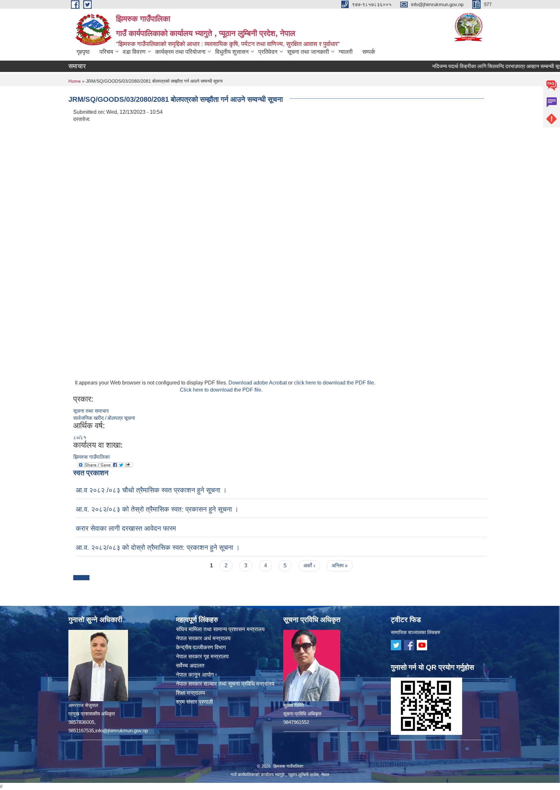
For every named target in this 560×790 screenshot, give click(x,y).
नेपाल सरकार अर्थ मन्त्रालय (203, 638)
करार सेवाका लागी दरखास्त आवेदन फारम (126, 528)
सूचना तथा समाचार (91, 411)
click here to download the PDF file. (334, 382)
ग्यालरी (346, 52)
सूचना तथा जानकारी (308, 52)
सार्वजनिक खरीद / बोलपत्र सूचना (104, 418)
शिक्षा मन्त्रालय (190, 693)
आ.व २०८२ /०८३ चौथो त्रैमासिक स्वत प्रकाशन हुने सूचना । (151, 490)
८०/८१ (79, 437)
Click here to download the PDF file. (221, 390)
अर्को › (309, 565)
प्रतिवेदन (267, 52)
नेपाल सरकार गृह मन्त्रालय (202, 657)
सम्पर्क (368, 52)
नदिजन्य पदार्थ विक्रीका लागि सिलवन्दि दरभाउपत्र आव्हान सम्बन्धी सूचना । (485, 66)
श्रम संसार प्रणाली (194, 702)
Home (74, 81)
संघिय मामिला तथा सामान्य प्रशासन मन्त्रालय (220, 629)
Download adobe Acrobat (258, 382)
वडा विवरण (134, 52)
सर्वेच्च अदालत (190, 666)
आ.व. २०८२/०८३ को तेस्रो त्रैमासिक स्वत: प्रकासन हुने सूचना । (157, 509)
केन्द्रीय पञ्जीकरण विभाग (201, 647)
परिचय (106, 52)
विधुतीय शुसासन (232, 52)
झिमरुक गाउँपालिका (91, 457)
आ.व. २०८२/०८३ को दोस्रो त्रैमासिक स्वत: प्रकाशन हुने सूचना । (158, 547)
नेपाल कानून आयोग (195, 675)
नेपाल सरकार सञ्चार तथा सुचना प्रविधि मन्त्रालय (225, 684)
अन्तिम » (340, 565)
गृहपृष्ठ (83, 52)
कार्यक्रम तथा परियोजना (180, 52)
